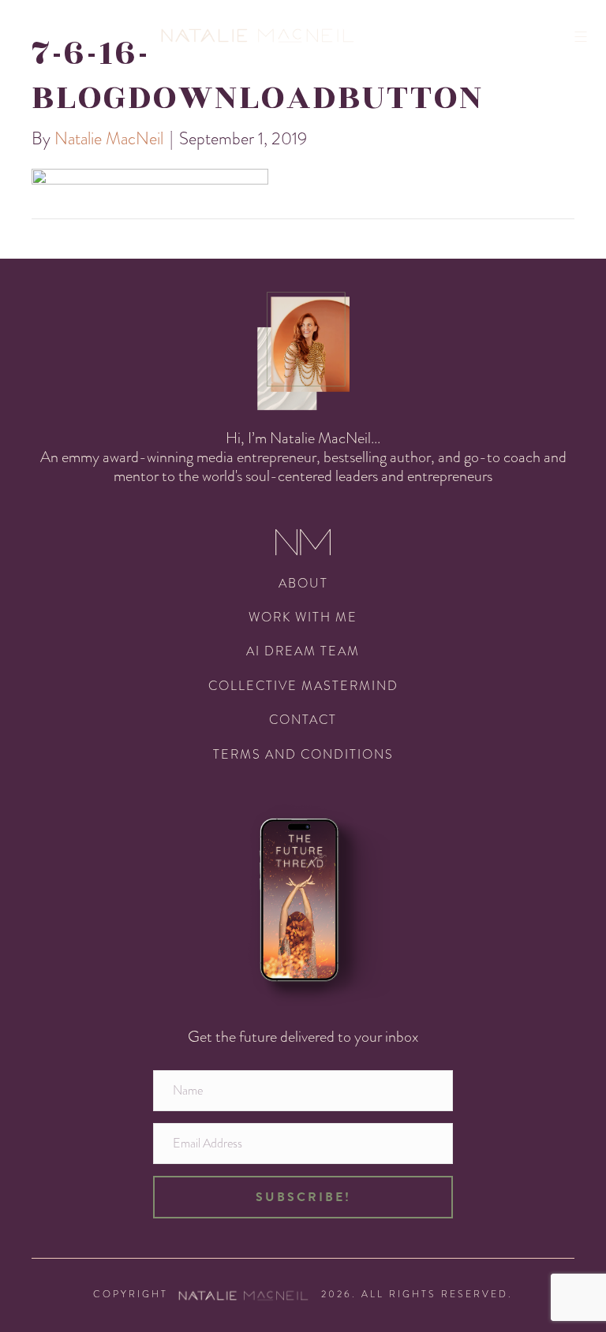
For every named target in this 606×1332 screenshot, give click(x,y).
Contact (303, 720)
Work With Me (303, 617)
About (303, 583)
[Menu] (586, 37)
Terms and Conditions (303, 754)
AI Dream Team (303, 651)
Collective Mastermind (303, 686)
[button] (303, 1197)
